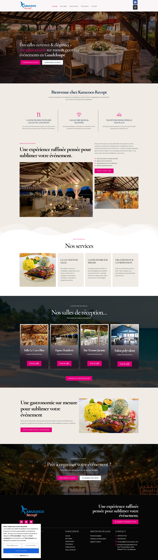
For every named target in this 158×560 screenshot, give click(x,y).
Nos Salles (63, 6)
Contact (94, 6)
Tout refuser (31, 545)
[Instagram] (135, 7)
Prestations (85, 6)
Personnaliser (12, 545)
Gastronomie (73, 6)
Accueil (54, 6)
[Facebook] (135, 2)
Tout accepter (21, 551)
